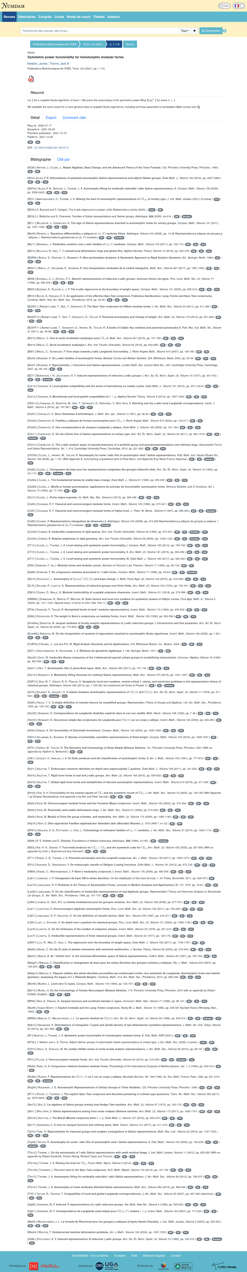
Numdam (187, 216)
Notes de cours (78, 16)
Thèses (99, 16)
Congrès (45, 16)
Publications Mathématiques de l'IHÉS (54, 44)
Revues (9, 16)
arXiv (152, 209)
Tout (184, 31)
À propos (120, 1255)
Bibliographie (41, 159)
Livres (59, 16)
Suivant (130, 44)
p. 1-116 (115, 44)
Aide (134, 1255)
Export (51, 117)
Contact (176, 1255)
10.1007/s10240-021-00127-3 (51, 147)
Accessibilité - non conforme (90, 1255)
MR (30, 142)
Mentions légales (154, 1255)
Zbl (37, 142)
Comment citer (74, 117)
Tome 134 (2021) (93, 44)
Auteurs (113, 16)
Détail (35, 117)
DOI (45, 182)
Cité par (63, 159)
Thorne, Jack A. (60, 63)
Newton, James (37, 63)
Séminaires (26, 16)
